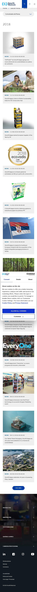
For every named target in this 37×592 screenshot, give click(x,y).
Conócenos (6, 567)
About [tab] (30, 279)
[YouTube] (32, 554)
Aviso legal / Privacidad (8, 579)
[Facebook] (13, 554)
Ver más (18, 488)
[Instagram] (23, 554)
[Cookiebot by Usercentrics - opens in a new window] (26, 274)
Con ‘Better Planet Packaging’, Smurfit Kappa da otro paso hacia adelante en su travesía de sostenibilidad (18, 440)
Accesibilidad (6, 573)
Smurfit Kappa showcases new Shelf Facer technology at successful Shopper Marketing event (18, 402)
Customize (17, 316)
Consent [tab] (6, 279)
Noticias (5, 564)
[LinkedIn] (4, 554)
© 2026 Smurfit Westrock (9, 585)
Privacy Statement (21, 303)
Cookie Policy (7, 303)
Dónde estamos (7, 561)
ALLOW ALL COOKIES (18, 311)
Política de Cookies (7, 576)
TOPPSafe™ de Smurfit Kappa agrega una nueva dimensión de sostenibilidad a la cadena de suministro (18, 62)
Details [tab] (18, 279)
